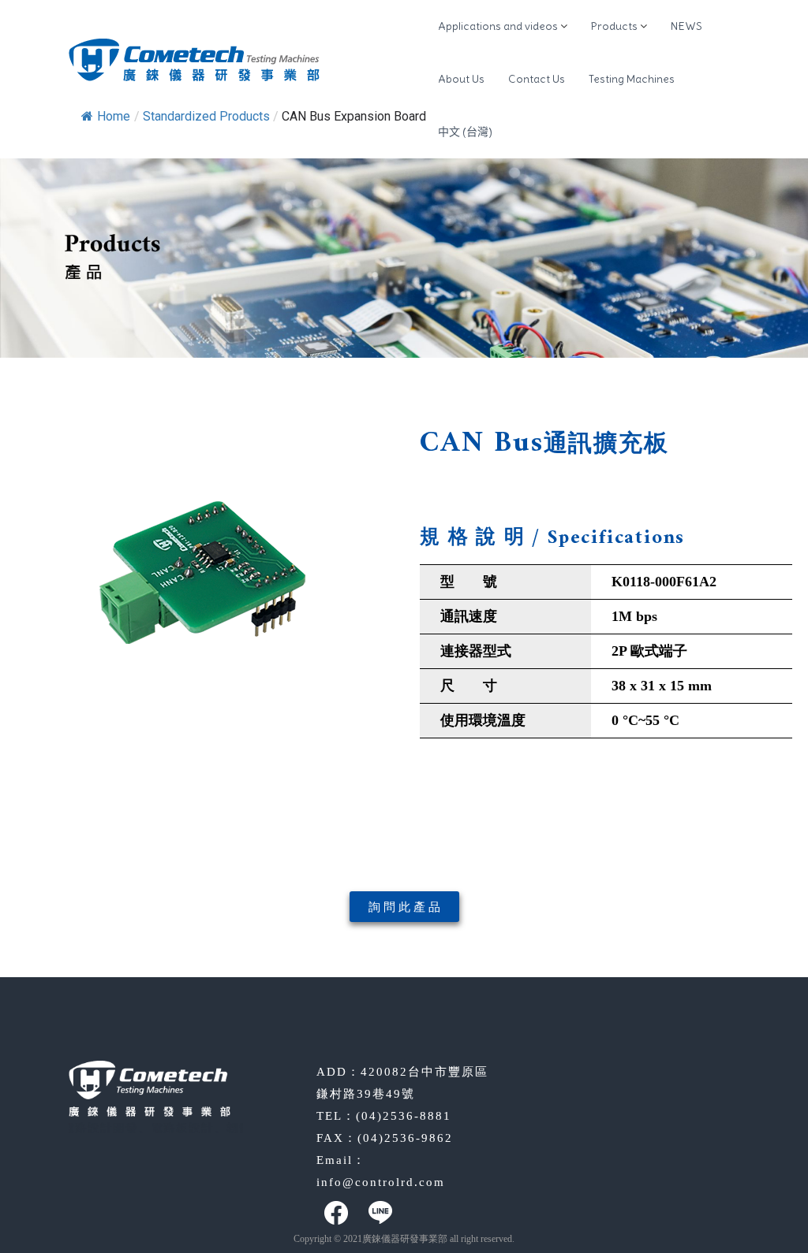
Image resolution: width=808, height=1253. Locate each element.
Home (113, 116)
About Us (461, 79)
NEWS (686, 26)
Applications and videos (498, 26)
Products (614, 26)
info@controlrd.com (380, 1182)
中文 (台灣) (465, 132)
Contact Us (536, 79)
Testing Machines (632, 79)
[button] (404, 906)
